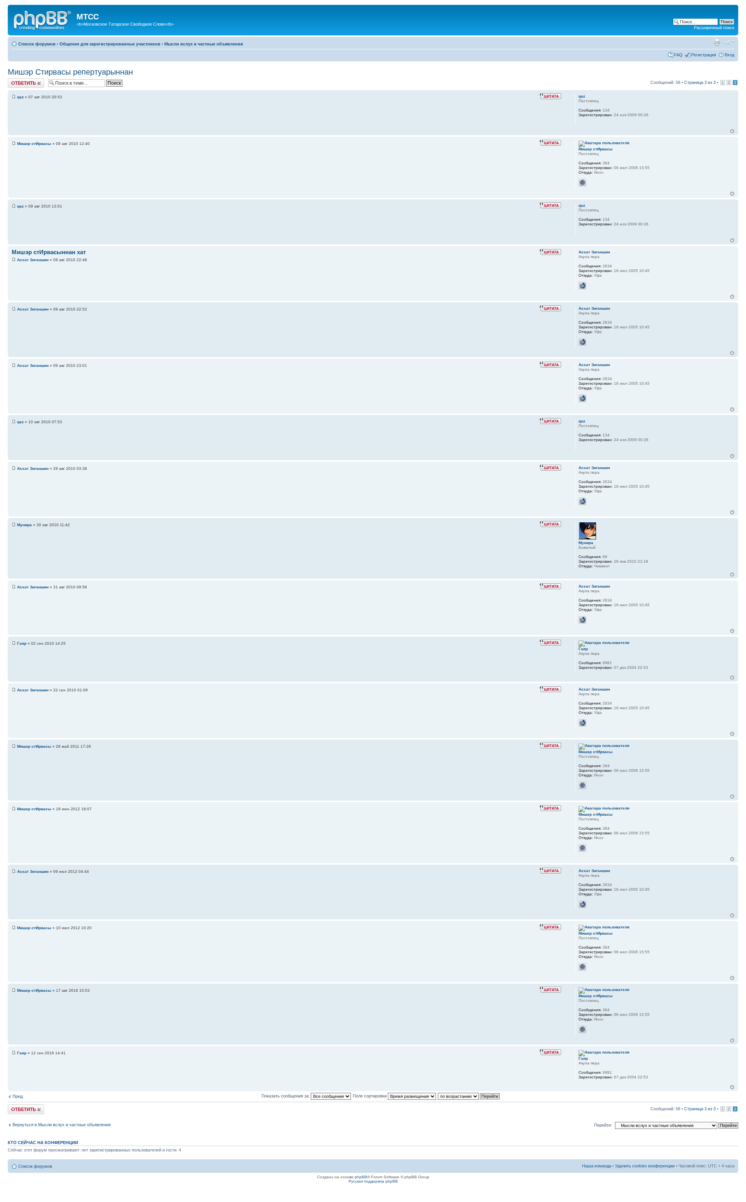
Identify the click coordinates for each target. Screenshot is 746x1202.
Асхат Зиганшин (33, 260)
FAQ (678, 54)
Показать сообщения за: (286, 1096)
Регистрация (703, 54)
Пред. (18, 1096)
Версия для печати (717, 42)
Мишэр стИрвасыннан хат (49, 252)
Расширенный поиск (714, 27)
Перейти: (603, 1125)
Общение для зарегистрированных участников (109, 44)
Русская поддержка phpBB (373, 1181)
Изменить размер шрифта (728, 42)
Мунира (24, 525)
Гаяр (21, 643)
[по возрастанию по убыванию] (469, 1096)
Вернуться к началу (732, 131)
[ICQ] (582, 183)
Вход (729, 54)
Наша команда (596, 1166)
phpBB (361, 1177)
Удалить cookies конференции (645, 1166)
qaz (20, 97)
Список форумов (37, 44)
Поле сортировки (370, 1096)
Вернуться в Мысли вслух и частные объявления (61, 1124)
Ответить (17, 80)
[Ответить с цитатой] (550, 96)
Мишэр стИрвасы (34, 143)
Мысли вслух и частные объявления (203, 44)
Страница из (700, 82)
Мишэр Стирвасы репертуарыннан (70, 72)
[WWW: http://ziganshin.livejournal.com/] (582, 286)
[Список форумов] (43, 19)
